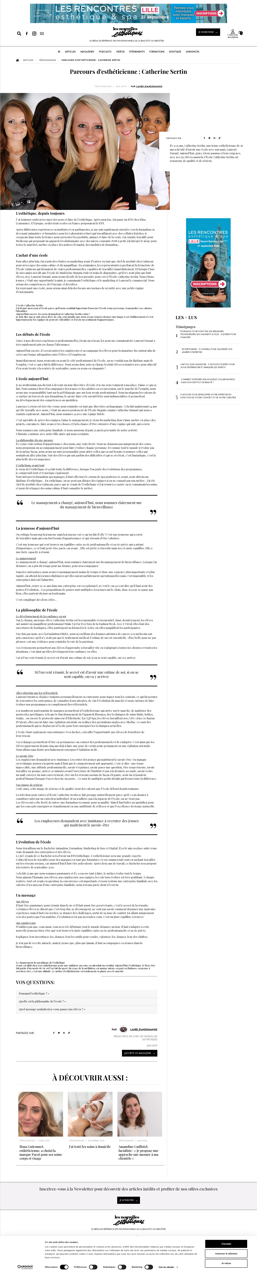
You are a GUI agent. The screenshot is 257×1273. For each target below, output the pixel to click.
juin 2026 (142, 1140)
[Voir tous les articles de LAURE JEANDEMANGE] (123, 1029)
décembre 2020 (96, 1140)
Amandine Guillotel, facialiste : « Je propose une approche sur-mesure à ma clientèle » (138, 1152)
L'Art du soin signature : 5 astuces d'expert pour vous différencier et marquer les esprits (208, 366)
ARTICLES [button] (70, 51)
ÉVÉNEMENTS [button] (137, 51)
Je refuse (226, 1263)
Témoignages (103, 86)
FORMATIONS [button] (156, 51)
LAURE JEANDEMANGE (149, 86)
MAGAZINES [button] (87, 51)
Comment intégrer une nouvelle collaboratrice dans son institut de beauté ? (208, 381)
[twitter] (209, 137)
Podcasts (105, 51)
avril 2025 (44, 1140)
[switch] (93, 1267)
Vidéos (120, 51)
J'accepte (226, 1244)
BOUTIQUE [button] (175, 51)
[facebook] (204, 137)
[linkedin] (214, 137)
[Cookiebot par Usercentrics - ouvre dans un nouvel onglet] (25, 1267)
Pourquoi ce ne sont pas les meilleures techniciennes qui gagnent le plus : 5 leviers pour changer (208, 334)
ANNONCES (192, 51)
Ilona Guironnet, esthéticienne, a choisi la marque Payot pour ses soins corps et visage (40, 1152)
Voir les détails (166, 1267)
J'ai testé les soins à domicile (90, 1146)
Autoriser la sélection (226, 1253)
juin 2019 (121, 86)
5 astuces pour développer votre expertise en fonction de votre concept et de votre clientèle (208, 396)
